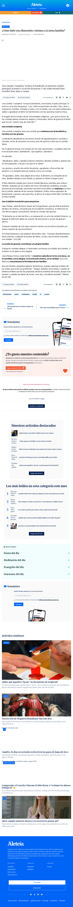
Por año (49, 867)
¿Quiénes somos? (35, 901)
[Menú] (13, 5)
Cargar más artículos (36, 473)
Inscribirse (8, 340)
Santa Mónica (42, 8)
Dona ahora (35, 13)
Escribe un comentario (36, 406)
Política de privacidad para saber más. (38, 335)
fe (40, 294)
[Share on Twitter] (63, 97)
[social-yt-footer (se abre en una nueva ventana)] (31, 895)
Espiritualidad (6, 22)
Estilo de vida (11, 872)
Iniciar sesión (37, 888)
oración (46, 294)
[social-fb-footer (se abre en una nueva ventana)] (35, 895)
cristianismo (25, 294)
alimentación (7, 294)
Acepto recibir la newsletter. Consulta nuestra (27, 335)
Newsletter (30, 867)
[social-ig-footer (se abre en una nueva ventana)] (42, 895)
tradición (6, 643)
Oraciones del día (14, 574)
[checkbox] (4, 335)
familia (35, 294)
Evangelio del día (14, 567)
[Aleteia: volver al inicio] (36, 4)
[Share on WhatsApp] (70, 97)
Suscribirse (37, 882)
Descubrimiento (12, 875)
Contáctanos (54, 901)
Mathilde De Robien (24, 34)
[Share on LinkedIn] (60, 97)
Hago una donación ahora (14, 368)
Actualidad (11, 867)
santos (6, 696)
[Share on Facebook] (56, 97)
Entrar (42, 399)
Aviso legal (45, 901)
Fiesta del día (11, 553)
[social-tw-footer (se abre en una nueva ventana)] (38, 895)
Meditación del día (14, 560)
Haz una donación (23, 901)
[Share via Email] (67, 97)
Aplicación (30, 869)
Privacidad (62, 901)
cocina (16, 294)
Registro (15, 13)
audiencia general (9, 763)
